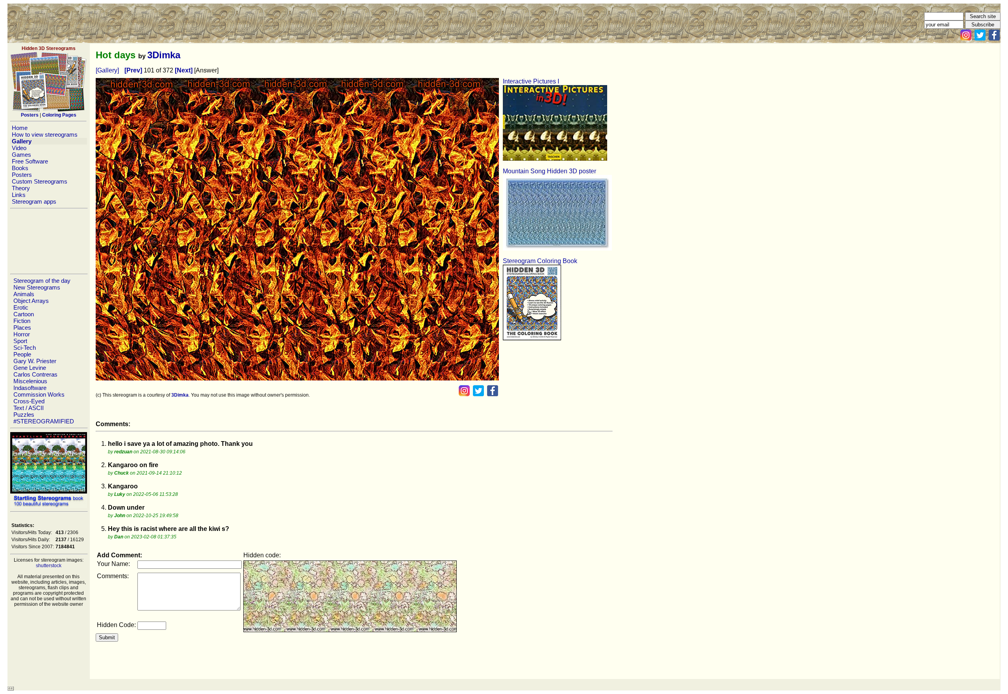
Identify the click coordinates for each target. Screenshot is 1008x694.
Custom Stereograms (39, 181)
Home (19, 127)
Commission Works (39, 394)
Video (19, 148)
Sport (20, 341)
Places (22, 327)
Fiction (22, 320)
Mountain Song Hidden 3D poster (549, 171)
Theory (21, 188)
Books (20, 168)
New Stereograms (37, 287)
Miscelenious (30, 381)
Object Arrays (31, 300)
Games (21, 154)
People (22, 354)
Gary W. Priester (35, 361)
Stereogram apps (34, 201)
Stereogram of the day (42, 280)
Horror (22, 334)
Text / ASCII (28, 408)
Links (18, 194)
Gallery (21, 141)
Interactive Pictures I (531, 81)
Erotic (21, 307)
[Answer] (206, 70)
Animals (24, 294)
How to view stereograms (44, 134)
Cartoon (23, 314)
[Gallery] (107, 70)
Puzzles (24, 414)
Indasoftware (30, 387)
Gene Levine (30, 367)
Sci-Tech (24, 347)
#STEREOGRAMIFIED (44, 421)
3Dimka (163, 55)
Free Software (30, 161)
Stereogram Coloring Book (540, 261)
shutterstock (48, 565)
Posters (21, 174)
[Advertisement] (48, 241)
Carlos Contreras (35, 374)
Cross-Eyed (29, 401)
